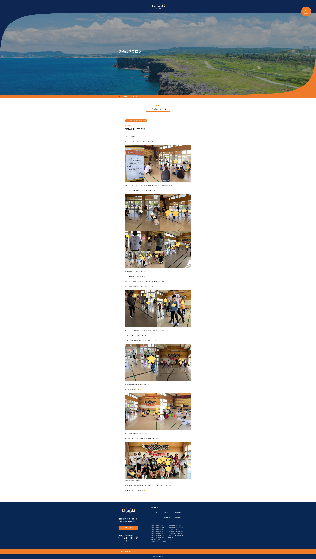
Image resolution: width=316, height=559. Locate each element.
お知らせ (166, 512)
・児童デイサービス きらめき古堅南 (157, 535)
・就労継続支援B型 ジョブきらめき (174, 525)
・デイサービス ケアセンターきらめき (176, 539)
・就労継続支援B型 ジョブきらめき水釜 (175, 527)
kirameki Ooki (170, 537)
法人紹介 (153, 515)
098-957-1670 (125, 523)
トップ (119, 96)
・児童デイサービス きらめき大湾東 (157, 527)
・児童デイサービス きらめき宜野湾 (157, 537)
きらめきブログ (167, 515)
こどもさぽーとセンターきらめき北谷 (136, 120)
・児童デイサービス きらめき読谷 (157, 531)
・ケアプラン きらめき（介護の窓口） (175, 533)
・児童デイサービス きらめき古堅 (157, 529)
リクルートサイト (179, 515)
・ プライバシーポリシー (125, 551)
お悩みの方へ (167, 517)
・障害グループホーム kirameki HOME (175, 535)
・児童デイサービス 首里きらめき (157, 533)
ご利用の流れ (178, 512)
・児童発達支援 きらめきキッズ (156, 539)
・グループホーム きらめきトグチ (174, 529)
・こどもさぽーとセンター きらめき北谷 (158, 541)
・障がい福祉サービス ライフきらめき (176, 541)
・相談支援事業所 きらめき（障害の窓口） (176, 531)
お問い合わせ (128, 528)
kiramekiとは (154, 512)
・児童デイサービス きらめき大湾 (157, 525)
